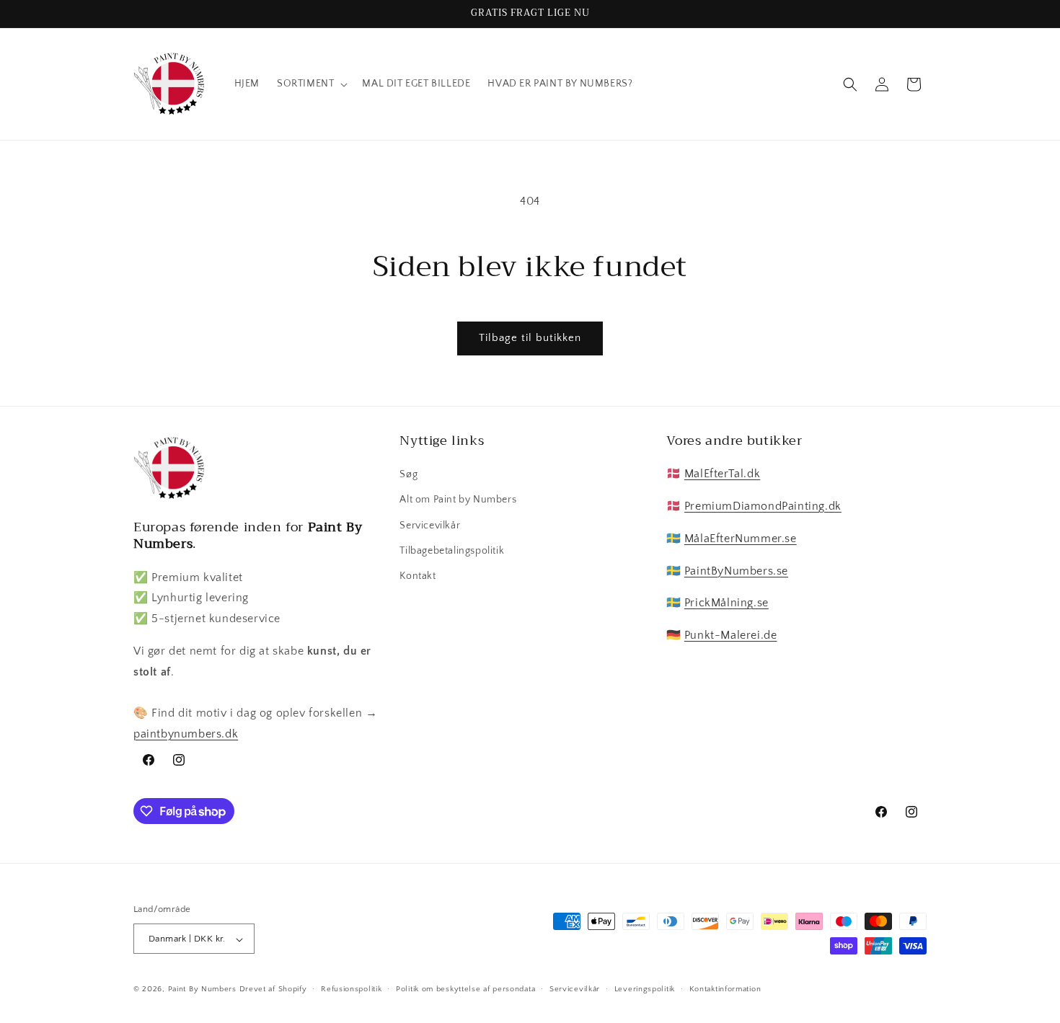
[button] (310, 83)
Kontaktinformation (725, 989)
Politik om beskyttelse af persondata (465, 989)
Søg (408, 474)
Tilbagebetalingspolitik (451, 551)
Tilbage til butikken (530, 338)
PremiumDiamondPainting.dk (763, 506)
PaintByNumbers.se (736, 570)
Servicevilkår (429, 525)
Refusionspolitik (351, 989)
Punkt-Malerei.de (730, 635)
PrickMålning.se (726, 603)
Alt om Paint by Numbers (457, 500)
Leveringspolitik (644, 989)
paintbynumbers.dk (185, 733)
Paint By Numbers (203, 990)
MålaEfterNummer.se (740, 538)
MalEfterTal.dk (722, 473)
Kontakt (417, 576)
